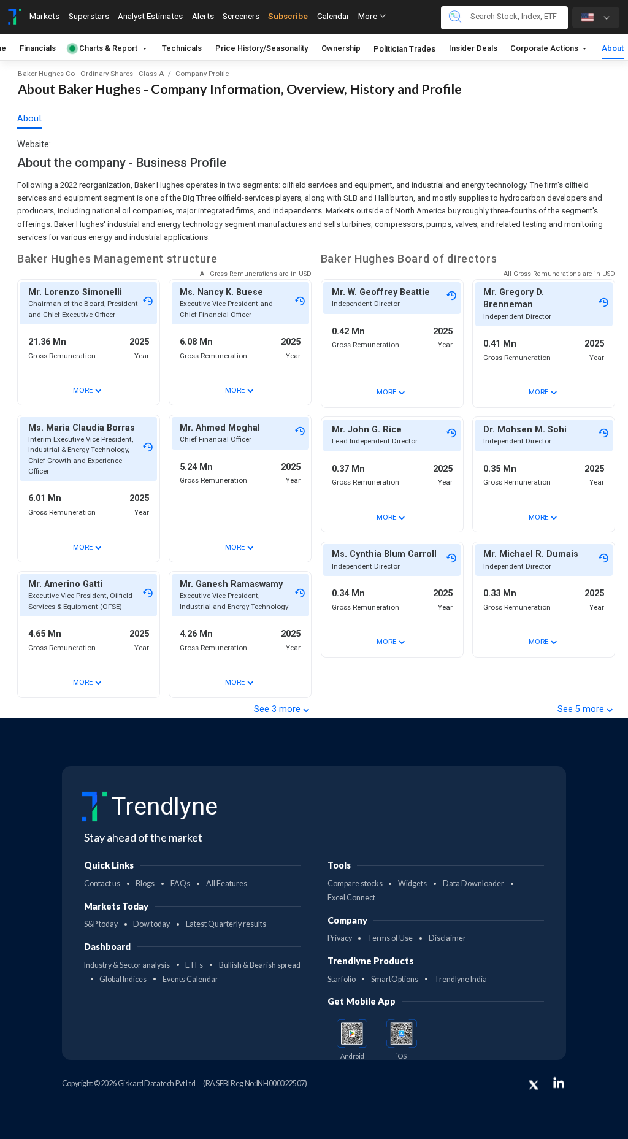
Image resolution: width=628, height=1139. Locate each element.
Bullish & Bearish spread (260, 965)
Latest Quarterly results (226, 924)
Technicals (182, 48)
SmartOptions (394, 979)
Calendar (333, 16)
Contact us (102, 883)
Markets (44, 16)
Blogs (145, 883)
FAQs (180, 883)
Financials (38, 48)
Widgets (412, 883)
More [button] (368, 16)
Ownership (341, 48)
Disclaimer (447, 938)
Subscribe (288, 16)
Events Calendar (190, 979)
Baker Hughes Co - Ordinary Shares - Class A (91, 73)
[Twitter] (533, 1085)
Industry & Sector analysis (127, 965)
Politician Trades (404, 48)
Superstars (89, 16)
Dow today (151, 924)
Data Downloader (473, 883)
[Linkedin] (558, 1082)
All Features (226, 883)
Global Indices (123, 979)
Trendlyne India (460, 979)
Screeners (241, 16)
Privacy (339, 938)
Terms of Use (390, 938)
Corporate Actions (545, 48)
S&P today (101, 924)
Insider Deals (473, 48)
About (613, 48)
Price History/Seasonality (261, 48)
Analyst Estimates (150, 16)
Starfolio (341, 979)
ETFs (194, 965)
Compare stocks (355, 883)
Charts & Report (108, 48)
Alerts (203, 16)
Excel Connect (351, 897)
